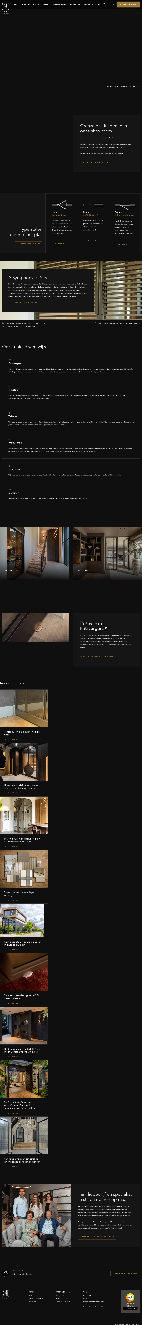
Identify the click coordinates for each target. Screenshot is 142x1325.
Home (15, 4)
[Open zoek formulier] (104, 4)
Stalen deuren (27, 4)
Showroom (75, 4)
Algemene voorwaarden (132, 1324)
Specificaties (59, 4)
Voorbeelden (44, 4)
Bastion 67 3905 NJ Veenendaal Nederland (36, 1299)
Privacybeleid (119, 1324)
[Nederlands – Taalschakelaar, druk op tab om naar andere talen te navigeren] (112, 4)
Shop (97, 4)
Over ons (87, 4)
